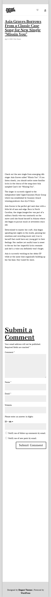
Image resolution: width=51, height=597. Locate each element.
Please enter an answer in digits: (19, 416)
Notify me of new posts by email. (22, 438)
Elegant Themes (25, 590)
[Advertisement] (25, 74)
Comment (10, 352)
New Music (17, 39)
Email (8, 393)
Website (8, 405)
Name (8, 382)
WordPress (25, 593)
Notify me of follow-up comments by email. (27, 433)
